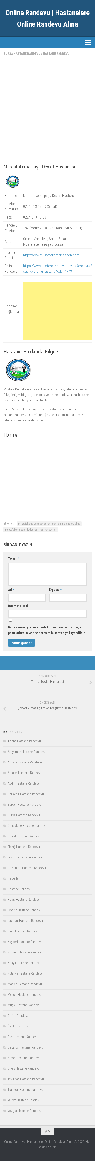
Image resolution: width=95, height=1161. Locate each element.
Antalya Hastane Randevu (25, 773)
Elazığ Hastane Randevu (24, 847)
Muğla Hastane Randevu (24, 1005)
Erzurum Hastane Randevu (25, 857)
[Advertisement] (47, 110)
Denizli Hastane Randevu (24, 836)
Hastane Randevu (56, 54)
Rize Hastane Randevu (23, 1037)
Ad (11, 590)
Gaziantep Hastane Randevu (27, 868)
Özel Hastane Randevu (23, 1026)
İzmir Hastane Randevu (23, 931)
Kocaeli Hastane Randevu (25, 952)
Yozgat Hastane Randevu (25, 1111)
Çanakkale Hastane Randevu (27, 826)
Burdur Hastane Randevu (24, 804)
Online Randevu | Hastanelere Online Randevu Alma (48, 18)
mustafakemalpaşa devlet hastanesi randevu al (30, 529)
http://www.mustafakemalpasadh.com (51, 255)
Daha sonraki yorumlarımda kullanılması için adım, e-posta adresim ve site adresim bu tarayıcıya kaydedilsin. (47, 630)
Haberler (14, 878)
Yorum (13, 558)
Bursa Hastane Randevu (21, 54)
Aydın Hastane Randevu (24, 783)
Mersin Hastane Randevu (25, 995)
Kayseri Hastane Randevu (25, 942)
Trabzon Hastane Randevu (25, 1090)
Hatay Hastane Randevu (24, 899)
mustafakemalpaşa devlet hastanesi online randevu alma (49, 523)
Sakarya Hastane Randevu (25, 1047)
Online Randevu (18, 1016)
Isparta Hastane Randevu (25, 910)
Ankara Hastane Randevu (25, 762)
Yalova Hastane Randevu (24, 1100)
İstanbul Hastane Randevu (25, 921)
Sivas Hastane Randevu (23, 1068)
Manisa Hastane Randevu (25, 984)
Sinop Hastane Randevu (24, 1058)
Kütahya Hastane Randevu (25, 973)
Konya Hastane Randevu (24, 963)
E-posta (55, 590)
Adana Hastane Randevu (24, 741)
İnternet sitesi (18, 606)
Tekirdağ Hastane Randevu (26, 1079)
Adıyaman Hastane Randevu (26, 752)
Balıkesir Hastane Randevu (26, 794)
